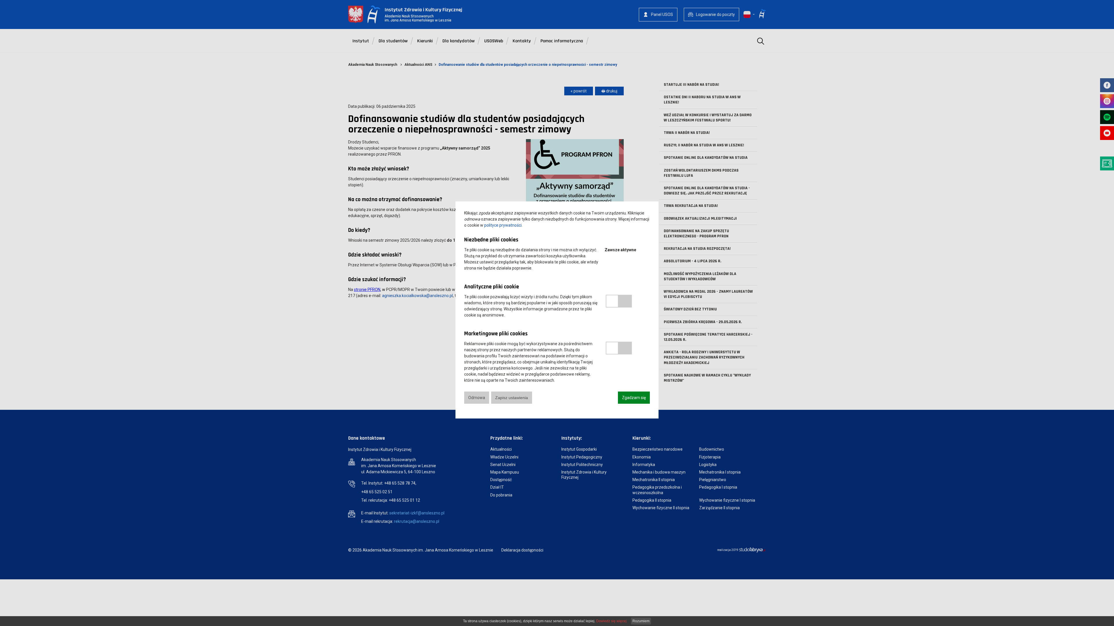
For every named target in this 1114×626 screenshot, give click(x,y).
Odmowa (476, 397)
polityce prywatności (503, 225)
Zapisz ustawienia (511, 397)
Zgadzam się (634, 397)
